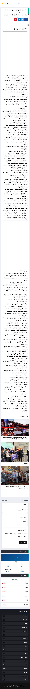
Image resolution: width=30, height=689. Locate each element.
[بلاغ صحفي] (15, 452)
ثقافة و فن (6, 14)
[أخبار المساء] (18, 3)
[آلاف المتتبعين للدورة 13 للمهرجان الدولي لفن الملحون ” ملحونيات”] (15, 475)
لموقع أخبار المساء (8, 686)
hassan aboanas (23, 14)
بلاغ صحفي (25, 463)
